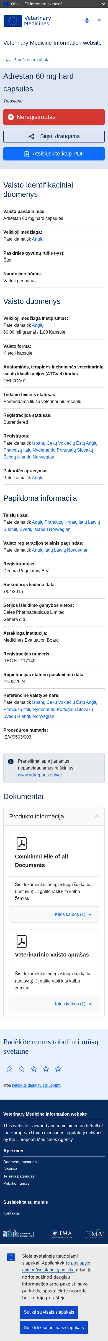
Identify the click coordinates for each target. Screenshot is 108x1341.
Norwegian (43, 457)
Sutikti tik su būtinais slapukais (54, 1327)
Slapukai (10, 1169)
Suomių (11, 529)
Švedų (9, 457)
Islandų (24, 457)
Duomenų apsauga (20, 1162)
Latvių (94, 522)
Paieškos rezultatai (32, 59)
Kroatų (71, 522)
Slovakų (85, 450)
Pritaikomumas (16, 1183)
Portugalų (66, 450)
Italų (27, 450)
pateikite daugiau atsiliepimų (36, 1085)
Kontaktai (11, 1213)
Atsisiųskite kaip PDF (58, 154)
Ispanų (38, 443)
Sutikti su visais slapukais (49, 1312)
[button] (54, 136)
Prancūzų (12, 450)
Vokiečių (66, 443)
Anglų (37, 239)
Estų (80, 443)
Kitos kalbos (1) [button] (70, 914)
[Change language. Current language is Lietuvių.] (86, 20)
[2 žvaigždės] (15, 1069)
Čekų (52, 443)
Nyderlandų (44, 450)
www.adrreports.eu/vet (40, 775)
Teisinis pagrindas (19, 1176)
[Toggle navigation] (99, 21)
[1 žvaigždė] (9, 1069)
